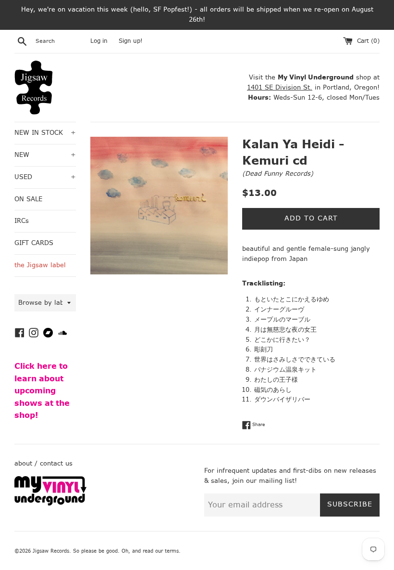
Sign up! (131, 41)
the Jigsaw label (40, 265)
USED (45, 177)
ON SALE (28, 199)
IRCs (21, 221)
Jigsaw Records (51, 551)
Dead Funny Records (277, 173)
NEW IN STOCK (45, 133)
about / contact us (43, 463)
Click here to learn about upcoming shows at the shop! (42, 390)
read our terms (161, 551)
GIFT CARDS (33, 243)
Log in (99, 41)
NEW (45, 155)
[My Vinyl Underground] (50, 503)
